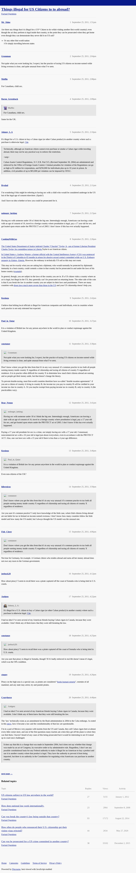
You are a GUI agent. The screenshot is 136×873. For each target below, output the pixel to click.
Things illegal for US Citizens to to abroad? (35, 9)
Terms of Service (40, 863)
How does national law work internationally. (22, 805)
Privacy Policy (55, 863)
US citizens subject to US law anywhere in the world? (27, 795)
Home (4, 863)
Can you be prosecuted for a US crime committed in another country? (35, 841)
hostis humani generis (66, 682)
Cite (26, 142)
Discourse (16, 869)
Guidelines (25, 863)
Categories (13, 863)
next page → (7, 774)
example (17, 271)
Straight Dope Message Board (14, 3)
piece (9, 724)
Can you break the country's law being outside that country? (30, 816)
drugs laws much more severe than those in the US (35, 285)
